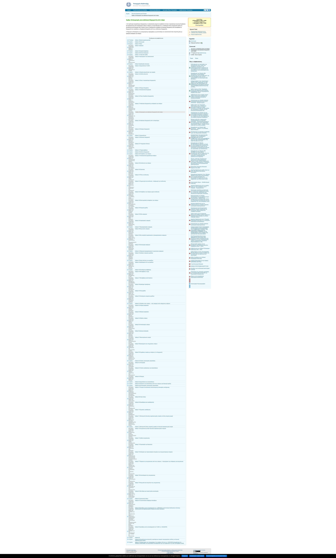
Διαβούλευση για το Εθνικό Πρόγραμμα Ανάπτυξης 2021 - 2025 (200, 249)
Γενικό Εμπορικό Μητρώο (197, 264)
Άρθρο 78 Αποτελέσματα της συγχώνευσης (145, 475)
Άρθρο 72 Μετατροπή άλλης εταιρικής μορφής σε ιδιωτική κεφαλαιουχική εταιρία (154, 426)
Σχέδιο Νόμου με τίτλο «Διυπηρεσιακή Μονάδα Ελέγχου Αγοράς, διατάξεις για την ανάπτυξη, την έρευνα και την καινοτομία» (200, 253)
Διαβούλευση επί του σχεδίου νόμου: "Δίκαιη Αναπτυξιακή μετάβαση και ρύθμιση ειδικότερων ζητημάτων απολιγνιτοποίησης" (199, 96)
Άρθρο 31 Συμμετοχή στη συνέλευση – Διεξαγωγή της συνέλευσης (150, 181)
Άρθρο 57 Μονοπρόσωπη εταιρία (143, 337)
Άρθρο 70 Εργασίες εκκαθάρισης (142, 409)
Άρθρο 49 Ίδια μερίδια (140, 290)
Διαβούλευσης (202, 52)
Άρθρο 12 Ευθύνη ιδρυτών (141, 74)
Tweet (191, 58)
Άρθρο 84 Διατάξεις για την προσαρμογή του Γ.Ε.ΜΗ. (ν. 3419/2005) (151, 527)
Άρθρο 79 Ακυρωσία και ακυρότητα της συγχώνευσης (147, 482)
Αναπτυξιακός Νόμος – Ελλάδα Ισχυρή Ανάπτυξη (200, 183)
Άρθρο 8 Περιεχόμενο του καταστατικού (144, 56)
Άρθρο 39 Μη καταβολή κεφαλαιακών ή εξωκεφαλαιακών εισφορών (150, 235)
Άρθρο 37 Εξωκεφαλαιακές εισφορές (143, 227)
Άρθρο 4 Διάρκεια (139, 45)
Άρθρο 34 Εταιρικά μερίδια (141, 207)
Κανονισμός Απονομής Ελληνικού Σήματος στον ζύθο (199, 167)
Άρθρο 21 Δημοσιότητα (140, 135)
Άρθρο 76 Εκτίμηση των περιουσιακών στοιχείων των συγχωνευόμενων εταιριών (154, 451)
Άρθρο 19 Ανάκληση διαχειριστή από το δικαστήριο (147, 120)
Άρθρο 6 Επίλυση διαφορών (141, 52)
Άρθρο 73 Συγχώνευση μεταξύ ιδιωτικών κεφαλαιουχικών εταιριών (150, 428)
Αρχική (129, 10)
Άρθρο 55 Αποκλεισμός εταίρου (142, 324)
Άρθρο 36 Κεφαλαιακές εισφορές (142, 220)
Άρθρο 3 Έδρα (138, 43)
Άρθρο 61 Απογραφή (140, 362)
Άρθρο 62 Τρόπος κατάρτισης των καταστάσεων (146, 368)
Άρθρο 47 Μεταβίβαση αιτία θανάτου (143, 278)
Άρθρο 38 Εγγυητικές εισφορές (142, 228)
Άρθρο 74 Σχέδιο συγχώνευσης (142, 438)
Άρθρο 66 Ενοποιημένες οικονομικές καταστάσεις (146, 385)
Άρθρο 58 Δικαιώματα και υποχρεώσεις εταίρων (146, 343)
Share (196, 58)
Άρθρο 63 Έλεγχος (139, 376)
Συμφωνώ (184, 556)
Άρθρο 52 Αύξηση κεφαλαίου (142, 305)
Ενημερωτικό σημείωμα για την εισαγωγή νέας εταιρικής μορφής (198, 32)
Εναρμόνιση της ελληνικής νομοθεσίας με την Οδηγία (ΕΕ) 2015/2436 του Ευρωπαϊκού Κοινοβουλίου (200, 273)
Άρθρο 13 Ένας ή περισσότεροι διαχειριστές (145, 80)
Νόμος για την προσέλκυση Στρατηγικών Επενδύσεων (197, 277)
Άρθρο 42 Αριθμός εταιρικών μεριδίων (144, 253)
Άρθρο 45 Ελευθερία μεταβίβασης (143, 269)
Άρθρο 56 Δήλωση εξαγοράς (141, 331)
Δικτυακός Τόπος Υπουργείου (170, 10)
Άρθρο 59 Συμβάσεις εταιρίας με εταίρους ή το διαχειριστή (148, 352)
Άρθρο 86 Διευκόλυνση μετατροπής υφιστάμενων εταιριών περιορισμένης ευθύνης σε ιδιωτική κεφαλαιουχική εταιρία (157, 540)
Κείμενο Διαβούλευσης (196, 34)
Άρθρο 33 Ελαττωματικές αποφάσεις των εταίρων (146, 200)
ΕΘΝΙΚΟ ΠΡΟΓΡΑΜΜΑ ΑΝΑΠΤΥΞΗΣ (199, 266)
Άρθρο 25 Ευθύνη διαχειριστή (142, 151)
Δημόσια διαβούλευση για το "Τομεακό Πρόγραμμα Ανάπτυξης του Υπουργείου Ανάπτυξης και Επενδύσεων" (200, 220)
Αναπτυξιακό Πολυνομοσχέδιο (198, 283)
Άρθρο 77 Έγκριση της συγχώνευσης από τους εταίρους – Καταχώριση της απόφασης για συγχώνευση (159, 461)
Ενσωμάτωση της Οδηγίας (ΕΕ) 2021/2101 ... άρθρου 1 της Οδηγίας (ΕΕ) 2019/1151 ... (199, 128)
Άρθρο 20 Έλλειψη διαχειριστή (142, 129)
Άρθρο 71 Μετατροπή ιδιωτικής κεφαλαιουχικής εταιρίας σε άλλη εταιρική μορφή (154, 416)
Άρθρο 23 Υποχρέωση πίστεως (142, 143)
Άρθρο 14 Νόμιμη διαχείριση (142, 87)
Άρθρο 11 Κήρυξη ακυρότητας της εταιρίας (145, 72)
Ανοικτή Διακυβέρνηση (155, 10)
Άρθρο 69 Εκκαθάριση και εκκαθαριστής (144, 402)
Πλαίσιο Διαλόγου (170, 553)
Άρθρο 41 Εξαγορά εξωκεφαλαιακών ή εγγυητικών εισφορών (149, 251)
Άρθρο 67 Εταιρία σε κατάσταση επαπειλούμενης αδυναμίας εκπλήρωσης (152, 387)
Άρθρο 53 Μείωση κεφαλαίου (142, 311)
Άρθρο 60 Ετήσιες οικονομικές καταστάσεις (145, 360)
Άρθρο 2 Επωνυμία (139, 42)
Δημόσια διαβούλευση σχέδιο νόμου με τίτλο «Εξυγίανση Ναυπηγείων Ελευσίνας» (200, 171)
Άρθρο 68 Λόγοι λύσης (140, 396)
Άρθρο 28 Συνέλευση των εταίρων (143, 163)
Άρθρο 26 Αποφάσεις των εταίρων (143, 153)
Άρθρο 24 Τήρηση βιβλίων (141, 150)
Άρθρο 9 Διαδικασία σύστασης (142, 64)
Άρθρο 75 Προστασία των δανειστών (143, 444)
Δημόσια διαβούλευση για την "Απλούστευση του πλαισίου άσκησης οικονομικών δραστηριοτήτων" (200, 204)
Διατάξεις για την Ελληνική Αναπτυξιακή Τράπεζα (200, 269)
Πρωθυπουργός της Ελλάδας (140, 10)
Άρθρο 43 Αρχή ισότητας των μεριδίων (144, 260)
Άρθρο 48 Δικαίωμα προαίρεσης (142, 284)
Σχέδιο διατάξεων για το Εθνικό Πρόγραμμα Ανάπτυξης (198, 258)
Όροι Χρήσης (170, 552)
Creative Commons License (199, 550)
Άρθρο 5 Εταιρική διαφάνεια (141, 51)
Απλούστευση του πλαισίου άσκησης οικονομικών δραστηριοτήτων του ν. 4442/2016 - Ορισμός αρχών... (199, 101)
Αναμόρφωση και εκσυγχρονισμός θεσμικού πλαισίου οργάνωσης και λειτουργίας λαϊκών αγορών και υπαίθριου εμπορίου (199, 209)
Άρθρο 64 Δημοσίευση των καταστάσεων (144, 381)
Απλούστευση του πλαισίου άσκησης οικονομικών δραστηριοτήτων (199, 224)
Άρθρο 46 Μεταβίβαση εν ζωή (142, 271)
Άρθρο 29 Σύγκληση (140, 169)
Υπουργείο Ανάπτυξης (141, 4)
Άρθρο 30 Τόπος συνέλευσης (142, 174)
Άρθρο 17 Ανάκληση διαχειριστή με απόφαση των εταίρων (148, 103)
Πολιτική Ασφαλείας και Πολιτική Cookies (170, 551)
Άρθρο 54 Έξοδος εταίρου (141, 318)
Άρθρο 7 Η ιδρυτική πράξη (141, 54)
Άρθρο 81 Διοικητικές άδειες (141, 498)
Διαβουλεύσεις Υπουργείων (185, 10)
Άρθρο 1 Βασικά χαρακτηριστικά (142, 40)
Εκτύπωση (193, 41)
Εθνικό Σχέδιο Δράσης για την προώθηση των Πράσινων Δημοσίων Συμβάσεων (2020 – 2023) (199, 245)
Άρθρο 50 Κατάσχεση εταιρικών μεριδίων (144, 296)
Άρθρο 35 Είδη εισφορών (141, 214)
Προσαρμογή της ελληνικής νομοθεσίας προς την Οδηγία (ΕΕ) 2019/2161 (200, 132)
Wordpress (195, 553)
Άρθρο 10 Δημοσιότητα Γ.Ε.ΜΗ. (142, 65)
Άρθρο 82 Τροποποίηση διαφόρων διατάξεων (146, 500)
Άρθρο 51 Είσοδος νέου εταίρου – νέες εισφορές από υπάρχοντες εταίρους (152, 303)
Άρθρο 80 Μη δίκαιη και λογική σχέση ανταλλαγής (146, 491)
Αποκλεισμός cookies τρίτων (197, 556)
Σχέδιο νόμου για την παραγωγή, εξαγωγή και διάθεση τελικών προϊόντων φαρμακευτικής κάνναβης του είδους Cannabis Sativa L (200, 215)
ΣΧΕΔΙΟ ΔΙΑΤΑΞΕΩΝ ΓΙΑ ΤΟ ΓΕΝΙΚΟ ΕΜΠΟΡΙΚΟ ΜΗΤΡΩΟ (199, 261)
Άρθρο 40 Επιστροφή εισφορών (142, 244)
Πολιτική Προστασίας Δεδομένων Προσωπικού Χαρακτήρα (170, 550)
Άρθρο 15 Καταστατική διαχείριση (143, 89)
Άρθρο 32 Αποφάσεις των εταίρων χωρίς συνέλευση (147, 191)
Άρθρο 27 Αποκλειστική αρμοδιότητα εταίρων (145, 155)
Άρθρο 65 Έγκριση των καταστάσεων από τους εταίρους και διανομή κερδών (153, 383)
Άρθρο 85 (137, 537)
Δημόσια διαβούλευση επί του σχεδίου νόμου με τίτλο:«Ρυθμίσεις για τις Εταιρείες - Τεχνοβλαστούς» (200, 186)
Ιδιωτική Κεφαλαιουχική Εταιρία (139, 13)
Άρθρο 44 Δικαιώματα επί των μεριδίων (144, 262)
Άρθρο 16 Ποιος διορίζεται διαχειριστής (144, 96)
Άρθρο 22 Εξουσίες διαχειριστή (142, 137)
